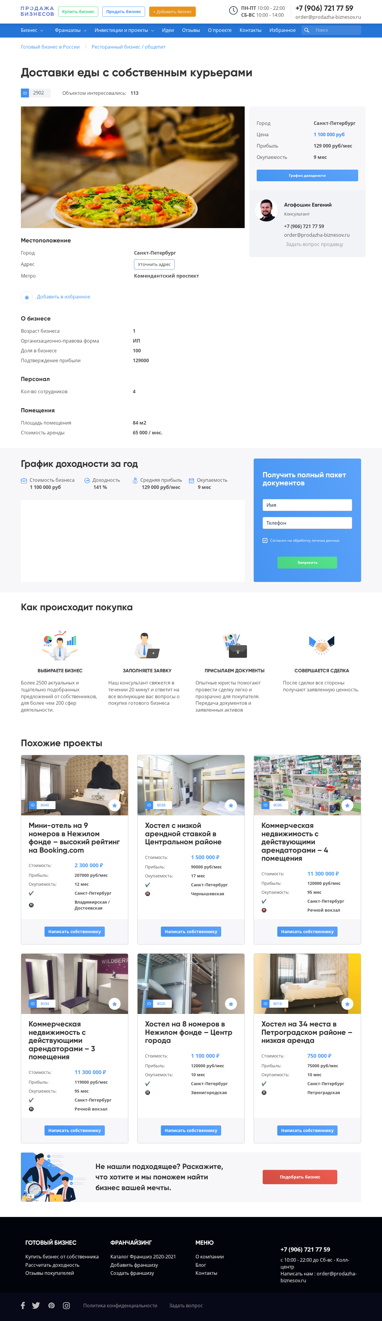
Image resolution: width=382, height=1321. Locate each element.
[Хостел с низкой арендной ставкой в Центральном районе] (191, 785)
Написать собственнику (74, 931)
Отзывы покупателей (49, 1273)
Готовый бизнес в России (50, 47)
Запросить (308, 562)
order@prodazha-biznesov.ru (328, 17)
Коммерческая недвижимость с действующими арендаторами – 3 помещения (62, 1040)
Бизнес (29, 30)
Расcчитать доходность (52, 1265)
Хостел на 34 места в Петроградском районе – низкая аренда (306, 1032)
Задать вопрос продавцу (314, 244)
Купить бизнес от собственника (62, 1256)
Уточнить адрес (154, 264)
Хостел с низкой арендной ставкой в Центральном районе (183, 833)
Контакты (250, 30)
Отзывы (191, 30)
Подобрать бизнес (300, 1177)
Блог (200, 1265)
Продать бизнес (123, 11)
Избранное (282, 30)
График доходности (307, 175)
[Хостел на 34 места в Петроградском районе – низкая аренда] (307, 983)
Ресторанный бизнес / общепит (129, 47)
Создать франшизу (132, 1273)
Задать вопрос (186, 1305)
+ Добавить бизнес (172, 11)
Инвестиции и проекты (121, 30)
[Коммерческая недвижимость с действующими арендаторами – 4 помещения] (307, 785)
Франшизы (68, 30)
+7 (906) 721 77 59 (324, 8)
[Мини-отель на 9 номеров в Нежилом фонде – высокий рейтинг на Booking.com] (74, 785)
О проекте (220, 30)
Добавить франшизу (134, 1265)
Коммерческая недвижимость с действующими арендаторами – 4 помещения (294, 841)
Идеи (168, 30)
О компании (209, 1256)
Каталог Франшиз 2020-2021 (143, 1256)
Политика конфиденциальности (120, 1305)
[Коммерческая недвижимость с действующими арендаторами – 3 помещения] (74, 983)
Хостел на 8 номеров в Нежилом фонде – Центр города (188, 1032)
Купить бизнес (78, 11)
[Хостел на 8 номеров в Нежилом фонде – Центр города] (191, 983)
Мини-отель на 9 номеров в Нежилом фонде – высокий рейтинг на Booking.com (74, 837)
